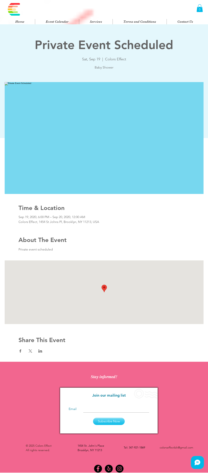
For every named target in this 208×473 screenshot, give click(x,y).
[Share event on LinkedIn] (40, 351)
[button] (199, 8)
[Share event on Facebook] (20, 351)
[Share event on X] (30, 351)
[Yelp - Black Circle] (109, 469)
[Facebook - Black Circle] (98, 469)
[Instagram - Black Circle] (120, 469)
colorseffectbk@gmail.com (176, 447)
